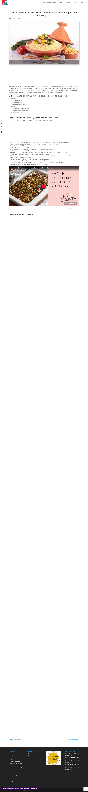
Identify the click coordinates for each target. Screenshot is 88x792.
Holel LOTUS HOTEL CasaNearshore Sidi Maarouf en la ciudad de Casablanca (33, 554)
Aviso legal (30, 755)
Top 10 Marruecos (13, 783)
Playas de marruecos (14, 779)
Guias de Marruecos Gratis (15, 765)
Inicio (43, 2)
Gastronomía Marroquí (15, 18)
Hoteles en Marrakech (14, 769)
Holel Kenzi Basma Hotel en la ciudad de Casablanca (25, 727)
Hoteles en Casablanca (16, 325)
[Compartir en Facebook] (1, 123)
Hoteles (54, 2)
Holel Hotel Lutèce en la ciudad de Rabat (22, 382)
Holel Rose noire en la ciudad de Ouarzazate (23, 670)
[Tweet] (1, 126)
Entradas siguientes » (73, 739)
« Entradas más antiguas (15, 739)
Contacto (30, 753)
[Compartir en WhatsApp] (1, 129)
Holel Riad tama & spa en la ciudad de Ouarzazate (25, 612)
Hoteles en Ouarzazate (16, 267)
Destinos (75, 2)
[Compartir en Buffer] (1, 132)
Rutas (60, 2)
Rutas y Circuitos (13, 781)
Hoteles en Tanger (14, 499)
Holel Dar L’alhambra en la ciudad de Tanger (23, 497)
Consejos (48, 2)
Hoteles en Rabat (14, 384)
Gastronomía (68, 2)
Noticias (11, 777)
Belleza (81, 2)
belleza (11, 753)
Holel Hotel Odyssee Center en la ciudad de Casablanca (26, 439)
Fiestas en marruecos (14, 761)
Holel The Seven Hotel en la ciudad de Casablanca (25, 322)
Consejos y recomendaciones (17, 755)
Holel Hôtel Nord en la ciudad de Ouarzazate (23, 265)
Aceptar (34, 788)
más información (27, 788)
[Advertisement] (44, 76)
